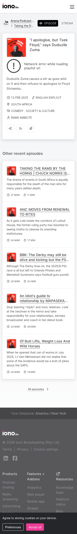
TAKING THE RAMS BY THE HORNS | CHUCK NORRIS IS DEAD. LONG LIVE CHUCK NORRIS (43, 175)
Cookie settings (46, 449)
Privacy (23, 449)
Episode (50, 23)
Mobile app (36, 501)
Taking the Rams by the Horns (24, 25)
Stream (67, 23)
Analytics (34, 487)
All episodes (36, 389)
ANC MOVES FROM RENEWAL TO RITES (45, 211)
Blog (59, 511)
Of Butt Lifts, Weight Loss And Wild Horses (45, 343)
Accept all (35, 527)
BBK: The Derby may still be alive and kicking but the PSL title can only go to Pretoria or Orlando (45, 262)
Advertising (11, 506)
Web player (36, 494)
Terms (7, 449)
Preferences (13, 527)
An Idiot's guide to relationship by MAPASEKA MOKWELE (42, 301)
